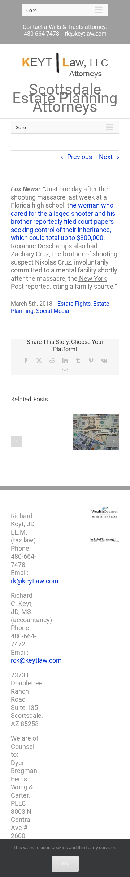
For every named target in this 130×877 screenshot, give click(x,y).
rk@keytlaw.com (86, 33)
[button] (16, 441)
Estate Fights (74, 303)
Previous (79, 157)
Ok (65, 864)
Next (106, 157)
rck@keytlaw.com (36, 660)
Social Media (52, 310)
